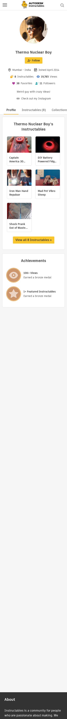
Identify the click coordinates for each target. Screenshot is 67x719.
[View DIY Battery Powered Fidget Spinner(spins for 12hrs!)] (48, 145)
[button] (5, 5)
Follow (36, 60)
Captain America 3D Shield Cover (17, 159)
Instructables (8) (34, 110)
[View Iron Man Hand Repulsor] (19, 178)
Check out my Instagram (36, 98)
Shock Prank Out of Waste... (18, 226)
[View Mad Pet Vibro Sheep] (48, 178)
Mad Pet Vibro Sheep (46, 193)
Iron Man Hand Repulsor (18, 193)
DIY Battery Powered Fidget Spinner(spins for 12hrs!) (47, 159)
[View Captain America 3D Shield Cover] (19, 145)
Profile (11, 110)
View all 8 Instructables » (33, 240)
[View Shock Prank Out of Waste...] (19, 211)
